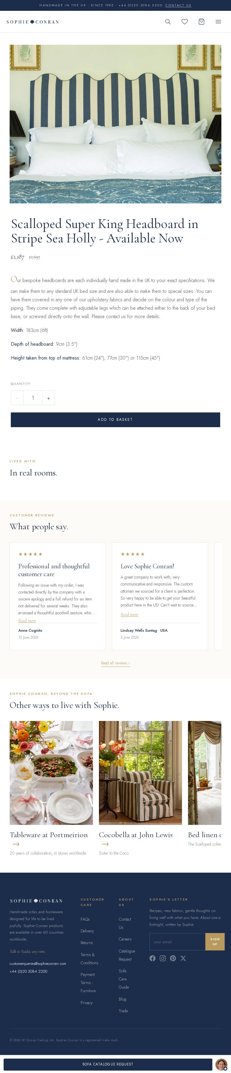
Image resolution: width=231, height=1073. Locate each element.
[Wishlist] (184, 21)
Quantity (20, 383)
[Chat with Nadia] (221, 1065)
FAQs (85, 919)
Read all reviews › (115, 663)
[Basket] (201, 21)
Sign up (215, 942)
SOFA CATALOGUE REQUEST (108, 1064)
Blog (122, 999)
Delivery (87, 931)
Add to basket (115, 419)
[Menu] (218, 21)
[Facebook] (152, 958)
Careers (125, 939)
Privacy (87, 1003)
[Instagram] (163, 958)
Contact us (178, 5)
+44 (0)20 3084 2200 (28, 971)
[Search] (167, 21)
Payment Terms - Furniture (88, 982)
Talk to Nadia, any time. (28, 951)
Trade (123, 1011)
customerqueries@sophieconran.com (38, 963)
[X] (183, 958)
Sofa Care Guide (124, 979)
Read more (27, 620)
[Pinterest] (173, 958)
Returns (87, 943)
